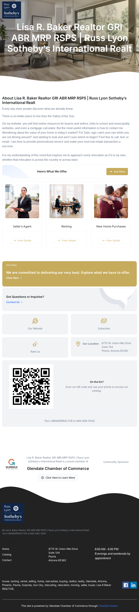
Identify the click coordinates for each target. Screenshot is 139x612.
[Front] (12, 10)
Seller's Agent (22, 226)
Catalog (6, 554)
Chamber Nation (108, 605)
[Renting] (66, 201)
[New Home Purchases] (111, 201)
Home (5, 548)
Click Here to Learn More (60, 477)
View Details (24, 240)
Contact (7, 560)
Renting (66, 226)
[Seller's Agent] (22, 201)
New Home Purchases (111, 226)
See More (119, 171)
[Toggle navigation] (133, 10)
